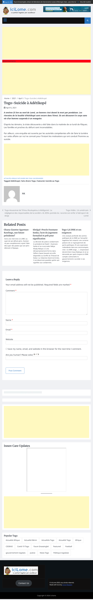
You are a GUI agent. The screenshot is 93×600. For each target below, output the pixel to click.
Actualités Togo (48, 540)
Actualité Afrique (13, 540)
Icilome (53, 596)
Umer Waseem (67, 585)
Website (9, 339)
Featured (41, 181)
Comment (11, 290)
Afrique (14, 178)
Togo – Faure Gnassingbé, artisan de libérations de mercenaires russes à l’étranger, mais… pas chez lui (39, 2)
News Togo (44, 553)
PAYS (27, 178)
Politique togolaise (61, 553)
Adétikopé (15, 181)
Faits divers (21, 178)
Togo (30, 178)
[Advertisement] (46, 43)
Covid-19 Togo (23, 546)
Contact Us (23, 583)
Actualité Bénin (30, 540)
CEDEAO (9, 546)
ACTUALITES (7, 178)
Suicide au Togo (52, 181)
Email (9, 329)
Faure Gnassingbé (41, 546)
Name (9, 320)
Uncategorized (38, 178)
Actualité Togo (65, 540)
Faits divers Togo (28, 181)
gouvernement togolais (15, 553)
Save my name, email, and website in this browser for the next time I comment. (45, 348)
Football (68, 546)
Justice (32, 553)
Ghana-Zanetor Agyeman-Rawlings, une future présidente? (16, 232)
